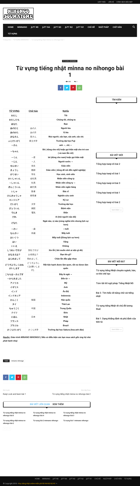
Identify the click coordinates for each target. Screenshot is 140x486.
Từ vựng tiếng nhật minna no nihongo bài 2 (71, 394)
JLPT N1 (80, 27)
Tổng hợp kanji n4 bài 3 (108, 183)
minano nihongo (17, 361)
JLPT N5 (34, 27)
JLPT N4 (46, 27)
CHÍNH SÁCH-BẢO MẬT (124, 2)
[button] (133, 27)
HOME (11, 27)
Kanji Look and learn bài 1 (14, 394)
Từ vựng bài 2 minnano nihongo (45, 421)
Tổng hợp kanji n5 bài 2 (108, 164)
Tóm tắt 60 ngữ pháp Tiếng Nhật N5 (114, 283)
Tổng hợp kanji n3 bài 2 (108, 202)
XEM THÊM (58, 404)
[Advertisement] (87, 14)
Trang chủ (7, 40)
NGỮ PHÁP (104, 27)
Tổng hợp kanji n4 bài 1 (108, 192)
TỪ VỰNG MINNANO (21, 40)
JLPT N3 (57, 27)
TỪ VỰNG (12, 33)
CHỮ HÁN (117, 27)
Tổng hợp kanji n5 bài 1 (108, 173)
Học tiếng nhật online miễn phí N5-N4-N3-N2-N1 (37, 483)
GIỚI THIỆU (102, 2)
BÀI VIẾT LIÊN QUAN (40, 404)
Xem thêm (115, 210)
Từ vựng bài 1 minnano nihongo (75, 421)
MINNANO (22, 27)
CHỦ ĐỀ (91, 27)
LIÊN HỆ (111, 2)
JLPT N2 (68, 27)
